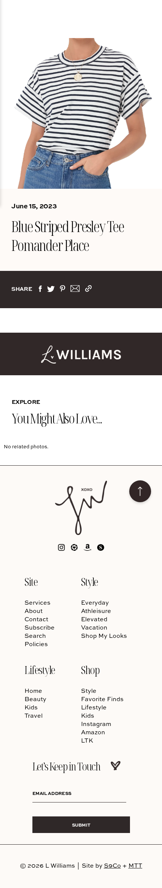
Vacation (94, 627)
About (33, 611)
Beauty (35, 699)
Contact (36, 619)
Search (35, 635)
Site (30, 581)
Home (33, 690)
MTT (135, 865)
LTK (87, 740)
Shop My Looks (104, 635)
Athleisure (96, 611)
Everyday (95, 602)
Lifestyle (39, 670)
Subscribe (39, 627)
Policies (36, 644)
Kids (31, 707)
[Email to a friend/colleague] (74, 290)
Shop (90, 670)
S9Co (112, 865)
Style (89, 581)
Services (37, 602)
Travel (33, 715)
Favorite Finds (102, 699)
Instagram (96, 724)
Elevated (94, 619)
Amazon (93, 732)
